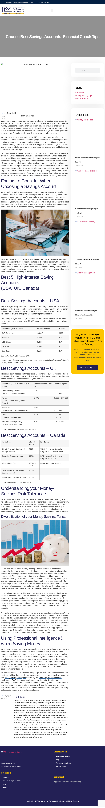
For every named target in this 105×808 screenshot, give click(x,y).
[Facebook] (55, 786)
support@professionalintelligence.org (67, 782)
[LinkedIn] (64, 786)
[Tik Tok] (91, 2)
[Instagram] (98, 2)
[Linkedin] (94, 2)
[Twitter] (60, 786)
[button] (52, 10)
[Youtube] (101, 2)
